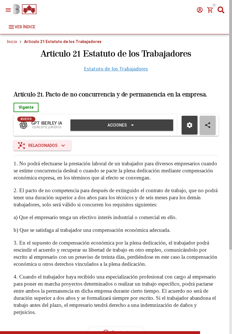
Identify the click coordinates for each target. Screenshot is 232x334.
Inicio (12, 41)
